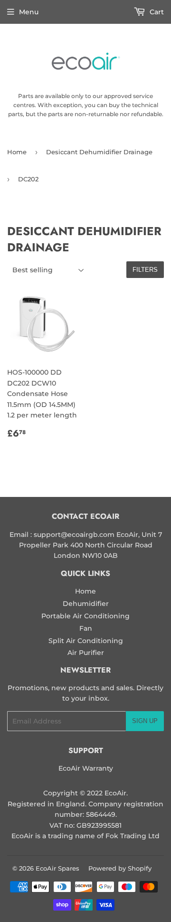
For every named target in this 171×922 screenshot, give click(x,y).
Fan (85, 628)
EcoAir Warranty (85, 768)
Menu (28, 12)
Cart (156, 12)
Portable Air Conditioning (85, 616)
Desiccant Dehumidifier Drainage (99, 152)
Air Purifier (85, 652)
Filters (145, 269)
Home (17, 152)
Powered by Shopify (120, 868)
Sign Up (145, 720)
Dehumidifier (86, 603)
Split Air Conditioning (85, 640)
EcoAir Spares (57, 868)
